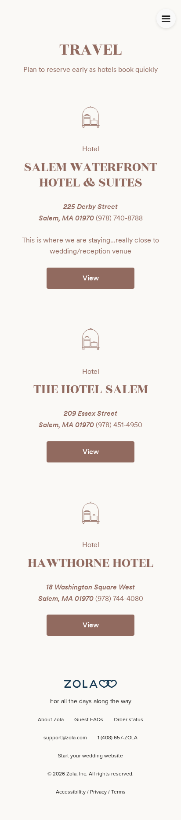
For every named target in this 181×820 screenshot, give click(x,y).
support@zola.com (65, 738)
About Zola (51, 720)
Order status (128, 720)
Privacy (98, 792)
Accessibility (71, 792)
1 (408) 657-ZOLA (118, 738)
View (91, 278)
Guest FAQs (88, 720)
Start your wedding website (90, 756)
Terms (118, 792)
